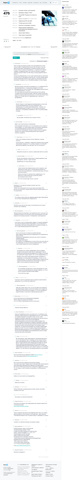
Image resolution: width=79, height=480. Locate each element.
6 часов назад (67, 8)
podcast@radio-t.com (25, 46)
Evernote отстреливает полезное (27, 25)
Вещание (30, 2)
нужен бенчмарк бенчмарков (68, 323)
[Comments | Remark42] (30, 257)
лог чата (19, 40)
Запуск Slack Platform (24, 33)
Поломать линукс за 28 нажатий (27, 10)
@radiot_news (48, 469)
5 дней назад (66, 190)
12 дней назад (67, 238)
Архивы (25, 2)
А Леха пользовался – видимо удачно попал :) (68, 90)
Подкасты (15, 2)
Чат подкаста (34, 469)
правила (29, 54)
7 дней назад (66, 211)
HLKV (10, 467)
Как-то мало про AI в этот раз (68, 231)
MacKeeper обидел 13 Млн (25, 12)
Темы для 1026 (65, 208)
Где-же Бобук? (65, 224)
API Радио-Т (48, 466)
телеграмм (48, 472)
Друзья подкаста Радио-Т (37, 474)
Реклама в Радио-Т (50, 475)
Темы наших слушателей (25, 35)
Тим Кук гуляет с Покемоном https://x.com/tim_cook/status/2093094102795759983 (70, 111)
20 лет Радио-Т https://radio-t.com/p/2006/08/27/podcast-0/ (69, 204)
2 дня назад (66, 53)
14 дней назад (67, 260)
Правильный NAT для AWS (25, 21)
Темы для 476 (54, 46)
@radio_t (51, 468)
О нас (20, 2)
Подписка (36, 2)
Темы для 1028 (65, 38)
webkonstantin (10, 468)
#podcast (38, 46)
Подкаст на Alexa (49, 474)
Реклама (45, 2)
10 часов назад (67, 19)
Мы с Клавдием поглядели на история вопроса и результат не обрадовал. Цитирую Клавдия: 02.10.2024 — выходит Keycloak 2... (70, 170)
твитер (52, 471)
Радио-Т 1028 (65, 5)
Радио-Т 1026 (65, 219)
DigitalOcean (28, 37)
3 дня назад (66, 88)
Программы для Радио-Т (37, 475)
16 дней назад (67, 299)
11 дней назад (67, 230)
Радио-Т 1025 (65, 275)
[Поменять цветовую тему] (50, 2)
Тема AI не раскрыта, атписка (68, 262)
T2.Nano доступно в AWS (25, 23)
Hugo (9, 469)
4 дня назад (66, 108)
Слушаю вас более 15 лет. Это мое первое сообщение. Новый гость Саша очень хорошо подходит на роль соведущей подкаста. (70, 241)
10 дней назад (67, 222)
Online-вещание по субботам (37, 467)
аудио (14, 40)
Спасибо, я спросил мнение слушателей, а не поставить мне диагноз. (69, 291)
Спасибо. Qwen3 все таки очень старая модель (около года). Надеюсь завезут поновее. (69, 281)
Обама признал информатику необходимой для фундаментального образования (28, 29)
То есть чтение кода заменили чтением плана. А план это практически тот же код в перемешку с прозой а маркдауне (69, 252)
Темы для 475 (8, 46)
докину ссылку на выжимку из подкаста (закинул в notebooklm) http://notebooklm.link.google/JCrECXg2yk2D (70, 100)
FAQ (41, 2)
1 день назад (66, 30)
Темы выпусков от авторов (51, 464)
